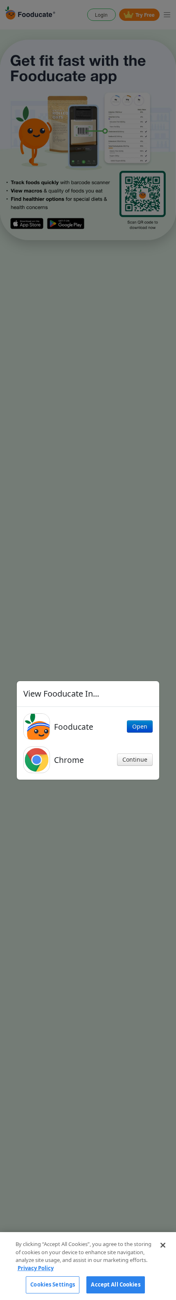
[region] (88, 1266)
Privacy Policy (36, 1268)
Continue (134, 759)
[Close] (163, 1245)
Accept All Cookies (115, 1284)
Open (139, 726)
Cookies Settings (52, 1284)
